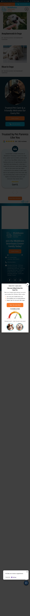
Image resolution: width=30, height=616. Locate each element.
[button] (26, 583)
